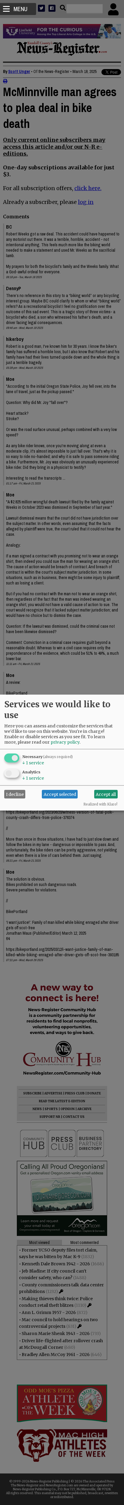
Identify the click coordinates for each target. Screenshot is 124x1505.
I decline (15, 794)
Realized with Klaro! (100, 804)
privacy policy (65, 742)
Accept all (106, 794)
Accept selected (60, 794)
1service (33, 763)
